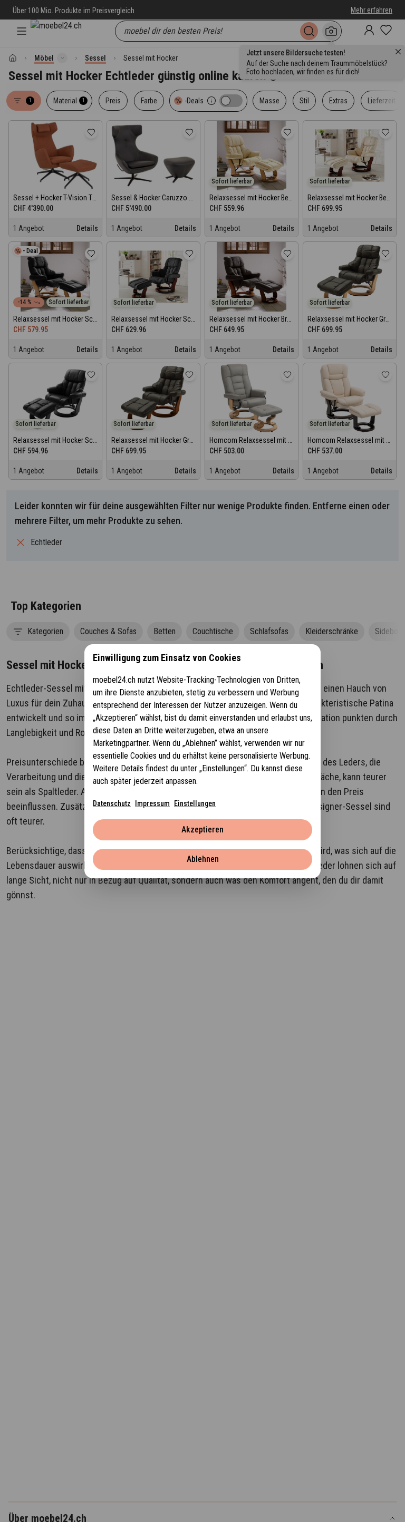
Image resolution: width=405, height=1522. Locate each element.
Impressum (152, 803)
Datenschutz (112, 803)
